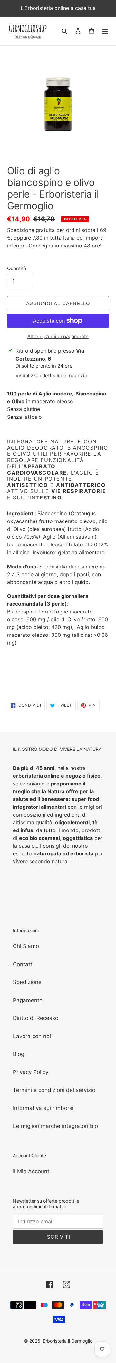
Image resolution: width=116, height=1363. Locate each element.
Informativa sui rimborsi (43, 1108)
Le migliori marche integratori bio (55, 1126)
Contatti (23, 964)
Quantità (16, 268)
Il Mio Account (31, 1171)
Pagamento (28, 1000)
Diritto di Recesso (35, 1018)
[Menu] (105, 31)
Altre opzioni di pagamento (58, 336)
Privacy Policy (30, 1072)
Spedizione (27, 982)
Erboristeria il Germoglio (67, 1341)
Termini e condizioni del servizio (54, 1090)
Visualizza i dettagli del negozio (51, 375)
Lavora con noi (32, 1036)
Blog (18, 1054)
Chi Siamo (26, 946)
